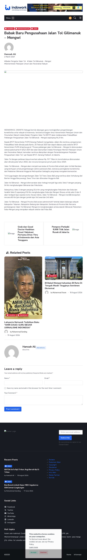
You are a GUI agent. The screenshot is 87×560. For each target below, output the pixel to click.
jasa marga (76, 537)
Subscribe (65, 438)
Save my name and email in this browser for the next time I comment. (34, 388)
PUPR (63, 533)
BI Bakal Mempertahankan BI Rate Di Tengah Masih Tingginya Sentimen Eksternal (63, 285)
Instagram (11, 523)
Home (68, 555)
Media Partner (54, 475)
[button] (74, 18)
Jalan (35, 28)
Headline (10, 28)
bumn (69, 537)
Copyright (53, 465)
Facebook (11, 507)
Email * (47, 378)
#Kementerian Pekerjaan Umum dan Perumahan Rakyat (26, 64)
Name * (7, 378)
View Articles (41, 347)
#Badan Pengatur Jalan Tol (15, 61)
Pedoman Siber (55, 462)
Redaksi (52, 460)
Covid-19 (24, 533)
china (10, 540)
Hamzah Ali (10, 54)
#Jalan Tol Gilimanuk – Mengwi (39, 61)
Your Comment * (10, 393)
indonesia (62, 537)
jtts (5, 540)
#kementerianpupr (11, 537)
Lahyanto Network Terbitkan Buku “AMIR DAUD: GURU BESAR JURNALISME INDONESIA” (21, 325)
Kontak (51, 478)
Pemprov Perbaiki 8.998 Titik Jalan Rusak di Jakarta (60, 229)
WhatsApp (11, 516)
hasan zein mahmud (12, 533)
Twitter (10, 510)
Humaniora (23, 315)
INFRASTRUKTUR (23, 28)
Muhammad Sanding (19, 332)
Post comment (12, 409)
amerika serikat (22, 540)
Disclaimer (53, 467)
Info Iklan (52, 472)
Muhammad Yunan (59, 293)
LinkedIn (10, 519)
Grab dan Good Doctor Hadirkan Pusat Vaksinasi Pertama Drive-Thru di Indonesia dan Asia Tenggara (28, 233)
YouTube (10, 513)
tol (14, 540)
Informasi (77, 555)
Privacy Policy (64, 444)
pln (67, 533)
